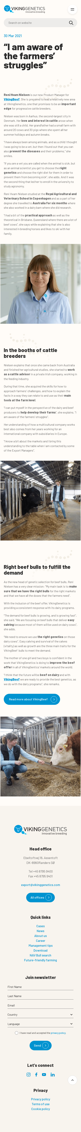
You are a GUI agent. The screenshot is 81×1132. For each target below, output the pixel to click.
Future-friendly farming (40, 960)
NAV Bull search (40, 955)
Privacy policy (40, 1099)
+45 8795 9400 (43, 871)
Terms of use (41, 1104)
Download (40, 950)
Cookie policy (40, 1109)
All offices (37, 897)
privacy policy (58, 1032)
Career (40, 940)
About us (40, 936)
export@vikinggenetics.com (40, 885)
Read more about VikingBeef (28, 699)
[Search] (71, 22)
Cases (40, 926)
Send (37, 1045)
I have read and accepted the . (43, 1032)
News (40, 931)
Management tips (41, 945)
